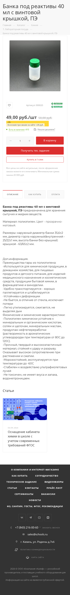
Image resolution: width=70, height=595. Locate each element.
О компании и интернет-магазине (35, 469)
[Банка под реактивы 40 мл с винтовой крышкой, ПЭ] (35, 65)
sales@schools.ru (38, 534)
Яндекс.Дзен (48, 517)
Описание (12, 194)
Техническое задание (21, 481)
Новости (35, 500)
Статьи (12, 487)
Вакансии (48, 494)
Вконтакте (22, 517)
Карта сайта (37, 557)
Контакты (32, 487)
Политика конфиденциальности (37, 549)
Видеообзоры (54, 481)
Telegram (30, 517)
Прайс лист (55, 487)
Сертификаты (24, 494)
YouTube (39, 517)
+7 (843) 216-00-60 (26, 527)
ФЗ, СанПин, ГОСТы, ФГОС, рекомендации (35, 506)
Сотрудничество (46, 475)
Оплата (55, 194)
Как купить (35, 194)
